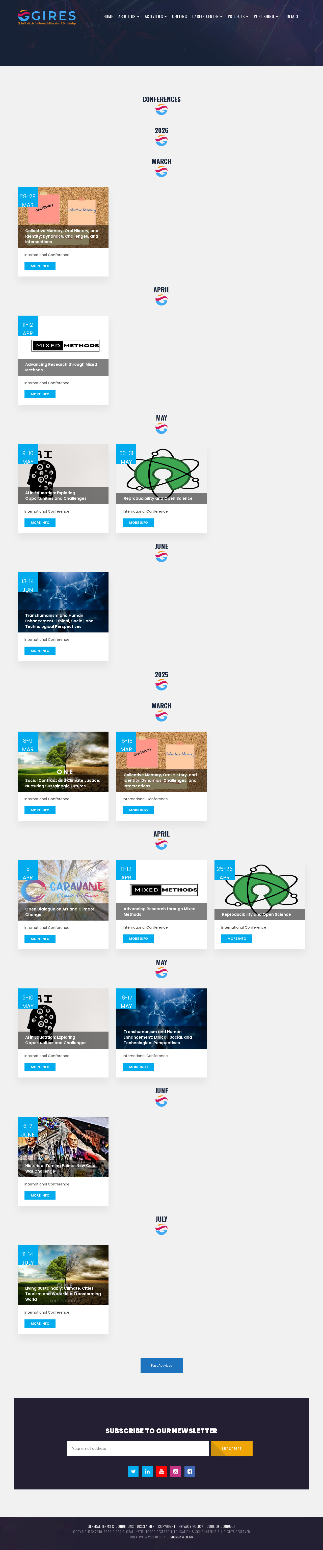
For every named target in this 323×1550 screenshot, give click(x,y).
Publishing (264, 16)
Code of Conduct (221, 1526)
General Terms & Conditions (111, 1526)
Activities (154, 16)
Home (108, 16)
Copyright (166, 1526)
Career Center (206, 16)
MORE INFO (40, 266)
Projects (237, 16)
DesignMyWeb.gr (180, 1536)
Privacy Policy (191, 1526)
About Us (127, 16)
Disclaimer (146, 1526)
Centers (179, 16)
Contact (291, 16)
